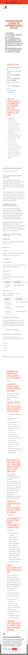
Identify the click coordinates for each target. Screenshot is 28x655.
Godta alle (14, 648)
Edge (5, 350)
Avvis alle (5, 648)
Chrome (6, 343)
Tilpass (9, 648)
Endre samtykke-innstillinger (11, 329)
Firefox (5, 348)
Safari (5, 345)
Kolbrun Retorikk (13, 356)
